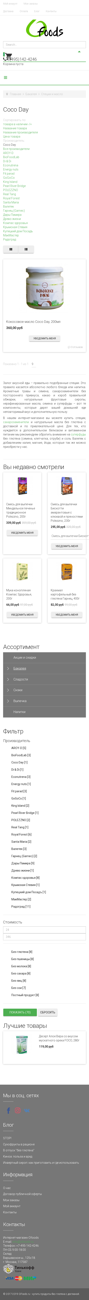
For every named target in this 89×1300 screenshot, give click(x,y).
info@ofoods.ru (23, 1241)
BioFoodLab (11, 157)
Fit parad (8, 173)
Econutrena (10, 165)
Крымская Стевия (15, 227)
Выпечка (19, 701)
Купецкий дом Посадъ (18, 231)
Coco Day (19, 762)
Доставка (8, 11)
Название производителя (20, 132)
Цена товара (11, 136)
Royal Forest (11, 198)
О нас (7, 1188)
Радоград (9, 239)
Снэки (17, 690)
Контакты (51, 11)
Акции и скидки (24, 657)
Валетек (8, 206)
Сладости (20, 679)
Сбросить (47, 1012)
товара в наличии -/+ (17, 124)
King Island (10, 181)
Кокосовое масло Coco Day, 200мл (33, 322)
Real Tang (9, 194)
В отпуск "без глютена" (18, 1150)
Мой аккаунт (10, 3)
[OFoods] (44, 28)
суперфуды (78, 434)
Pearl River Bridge (14, 186)
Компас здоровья (15, 223)
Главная (15, 94)
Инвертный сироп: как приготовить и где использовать (41, 1162)
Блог (37, 11)
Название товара (15, 128)
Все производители (16, 149)
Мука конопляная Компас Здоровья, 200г (19, 594)
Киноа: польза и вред (17, 1156)
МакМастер (11, 235)
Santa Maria (11, 202)
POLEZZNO (10, 190)
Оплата (24, 11)
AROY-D (8, 153)
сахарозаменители (17, 422)
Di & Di (7, 161)
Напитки (19, 712)
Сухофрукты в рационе (19, 1144)
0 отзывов (76, 347)
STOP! (7, 1138)
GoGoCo (9, 177)
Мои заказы (31, 3)
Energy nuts (10, 169)
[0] (9, 59)
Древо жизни (12, 219)
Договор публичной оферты (22, 1194)
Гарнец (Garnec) (14, 210)
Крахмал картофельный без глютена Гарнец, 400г (65, 594)
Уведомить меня (44, 338)
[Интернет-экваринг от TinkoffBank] (18, 1268)
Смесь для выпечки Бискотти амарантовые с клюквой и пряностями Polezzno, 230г (67, 512)
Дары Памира (12, 214)
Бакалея (31, 94)
